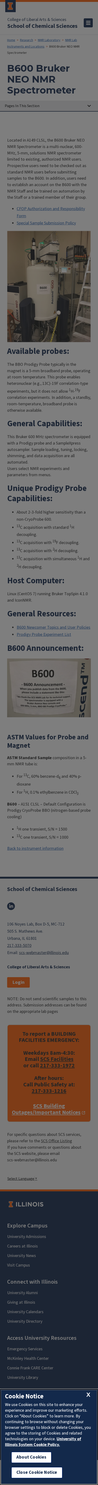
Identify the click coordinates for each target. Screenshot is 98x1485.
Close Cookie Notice (36, 1472)
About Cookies (31, 1457)
